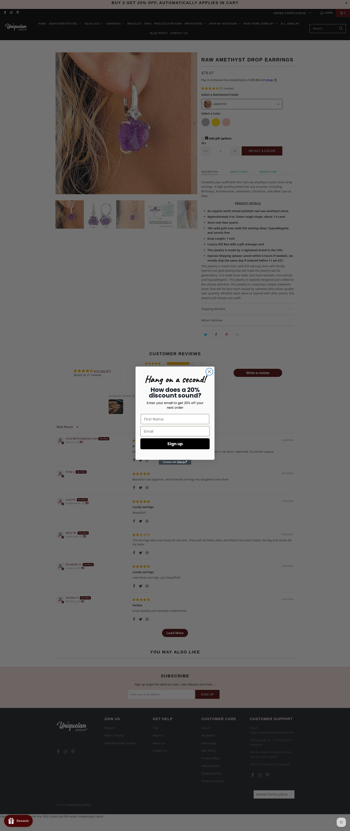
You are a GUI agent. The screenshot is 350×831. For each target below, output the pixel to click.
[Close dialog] (209, 371)
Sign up (175, 444)
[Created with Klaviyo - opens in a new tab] (175, 462)
